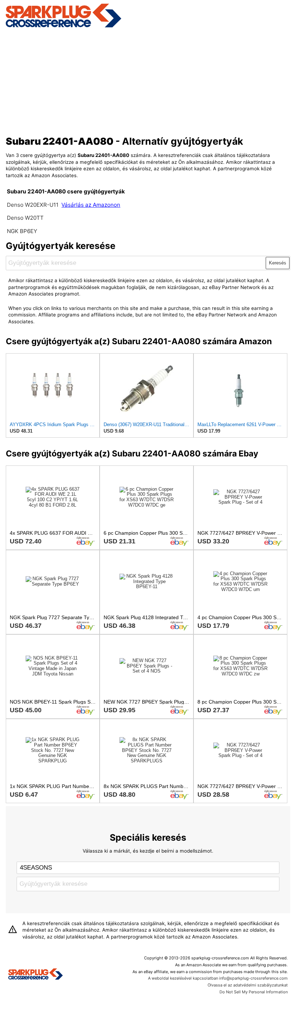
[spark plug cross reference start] (63, 26)
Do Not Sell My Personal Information (253, 991)
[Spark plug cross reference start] (35, 975)
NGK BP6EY (22, 231)
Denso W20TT (25, 217)
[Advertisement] (148, 80)
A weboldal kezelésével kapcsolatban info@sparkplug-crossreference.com (218, 978)
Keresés (277, 263)
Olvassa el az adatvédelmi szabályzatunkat (248, 985)
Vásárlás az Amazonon (90, 204)
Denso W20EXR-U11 (32, 204)
